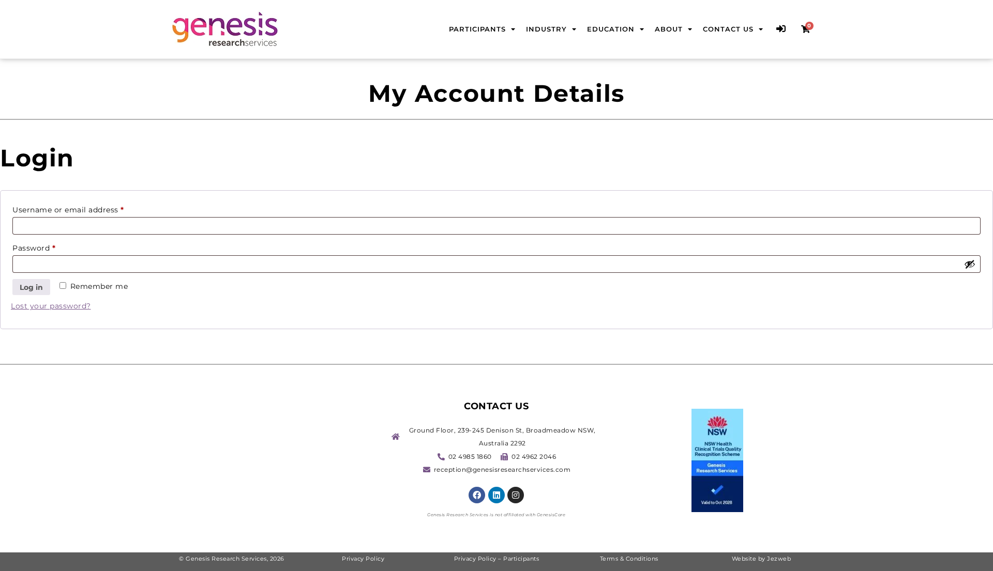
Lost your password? (51, 306)
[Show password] (969, 264)
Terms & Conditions (629, 558)
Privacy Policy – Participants (496, 558)
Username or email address (85, 208)
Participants (477, 29)
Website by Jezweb (761, 558)
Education (611, 29)
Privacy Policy (364, 558)
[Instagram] (515, 495)
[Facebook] (477, 495)
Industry (546, 29)
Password (50, 247)
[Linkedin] (496, 495)
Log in (31, 287)
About (669, 29)
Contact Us (728, 29)
